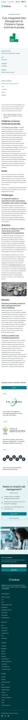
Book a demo (14, 514)
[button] (25, 6)
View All (14, 387)
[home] (6, 6)
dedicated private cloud (15, 265)
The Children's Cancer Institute (9, 127)
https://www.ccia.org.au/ (7, 72)
